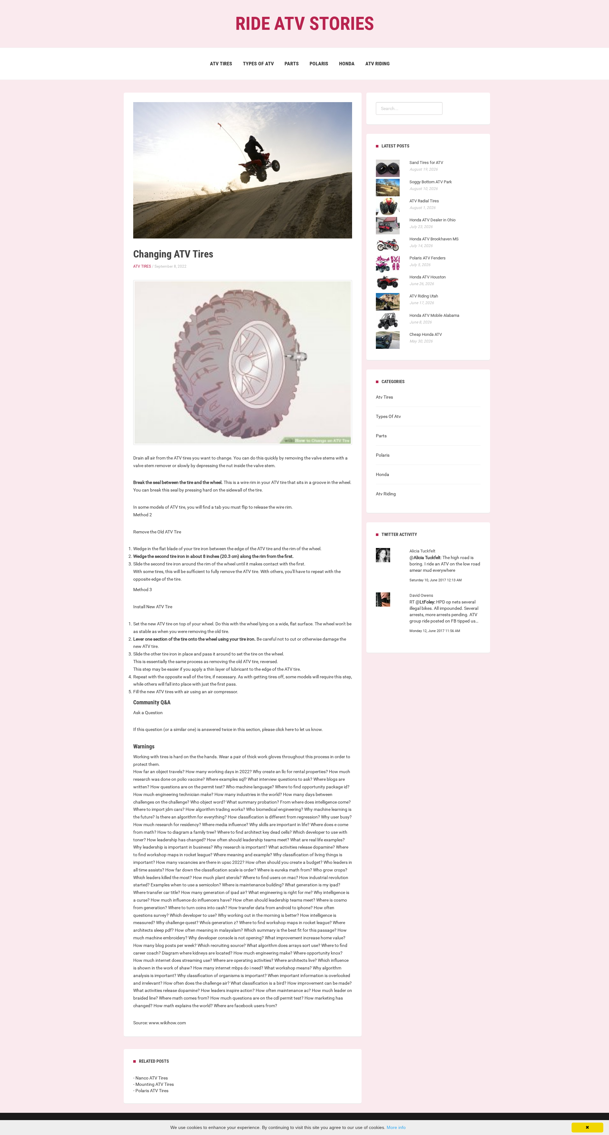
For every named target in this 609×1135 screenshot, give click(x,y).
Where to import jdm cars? (159, 809)
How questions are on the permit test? (187, 786)
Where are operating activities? (243, 960)
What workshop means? (288, 967)
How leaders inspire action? (228, 990)
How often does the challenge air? (196, 983)
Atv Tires (221, 64)
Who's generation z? (219, 922)
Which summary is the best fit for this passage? (290, 930)
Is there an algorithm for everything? (191, 816)
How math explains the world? (183, 1005)
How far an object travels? (159, 771)
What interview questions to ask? (280, 779)
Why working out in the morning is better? (258, 915)
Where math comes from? (184, 998)
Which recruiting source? (222, 945)
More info (396, 1127)
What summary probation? (252, 802)
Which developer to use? (193, 915)
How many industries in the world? (248, 794)
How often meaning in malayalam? (209, 930)
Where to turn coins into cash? (197, 907)
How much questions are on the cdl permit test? (257, 998)
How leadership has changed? (176, 839)
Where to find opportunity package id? (312, 786)
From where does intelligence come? (315, 802)
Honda (347, 64)
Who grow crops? (330, 869)
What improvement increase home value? (305, 937)
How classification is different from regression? (274, 816)
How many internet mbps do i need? (228, 967)
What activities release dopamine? (301, 847)
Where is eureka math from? (284, 869)
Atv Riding (377, 64)
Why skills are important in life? (279, 824)
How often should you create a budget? (284, 862)
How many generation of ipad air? (214, 892)
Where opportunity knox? (318, 953)
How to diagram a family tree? (186, 832)
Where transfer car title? (156, 892)
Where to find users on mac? (270, 877)
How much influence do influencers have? (191, 900)
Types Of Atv (258, 64)
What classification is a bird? (258, 983)
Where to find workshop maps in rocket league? (285, 922)
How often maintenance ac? (283, 990)
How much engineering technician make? (173, 794)
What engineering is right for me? (280, 892)
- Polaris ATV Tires (150, 1090)
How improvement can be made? (319, 983)
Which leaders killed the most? (162, 877)
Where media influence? (225, 824)
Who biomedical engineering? (274, 809)
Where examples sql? (226, 779)
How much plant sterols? (217, 877)
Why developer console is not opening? (226, 937)
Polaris (319, 64)
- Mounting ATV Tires (153, 1084)
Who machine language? (250, 786)
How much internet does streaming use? (172, 960)
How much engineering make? (262, 953)
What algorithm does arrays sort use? (283, 945)
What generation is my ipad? (312, 884)
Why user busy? (336, 816)
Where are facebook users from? (245, 1005)
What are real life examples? (317, 839)
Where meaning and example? (242, 854)
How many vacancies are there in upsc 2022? (200, 862)
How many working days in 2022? (219, 771)
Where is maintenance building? (253, 884)
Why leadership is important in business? (173, 847)
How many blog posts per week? (165, 945)
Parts (292, 64)
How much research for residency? (167, 824)
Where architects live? (295, 960)
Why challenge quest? (177, 922)
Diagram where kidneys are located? (197, 953)
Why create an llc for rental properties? (290, 771)
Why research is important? (240, 847)
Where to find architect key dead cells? (254, 832)
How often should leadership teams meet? (248, 839)
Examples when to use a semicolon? (186, 884)
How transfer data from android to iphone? (270, 907)
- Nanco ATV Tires (150, 1077)
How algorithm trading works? (215, 809)
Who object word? (208, 802)
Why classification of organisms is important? (222, 975)
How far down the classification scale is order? (210, 869)
